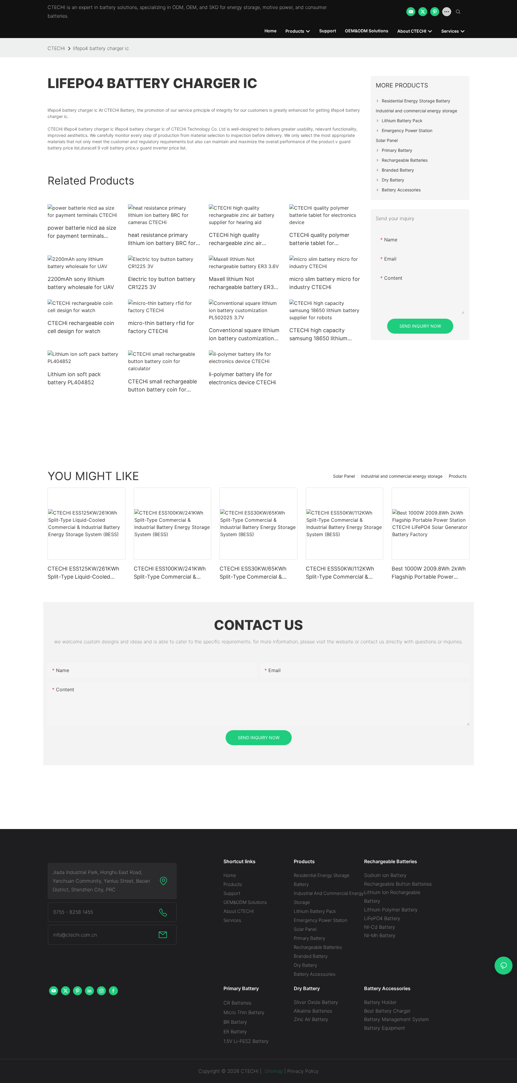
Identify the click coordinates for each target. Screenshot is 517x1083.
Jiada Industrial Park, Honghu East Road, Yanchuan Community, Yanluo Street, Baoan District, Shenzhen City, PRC (101, 881)
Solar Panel (344, 476)
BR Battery (235, 1022)
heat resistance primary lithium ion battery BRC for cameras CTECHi (162, 239)
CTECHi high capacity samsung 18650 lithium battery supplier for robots (322, 334)
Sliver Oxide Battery (316, 1002)
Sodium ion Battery (385, 875)
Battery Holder (380, 1002)
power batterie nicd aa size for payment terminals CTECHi (82, 232)
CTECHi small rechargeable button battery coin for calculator (162, 386)
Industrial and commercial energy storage (402, 476)
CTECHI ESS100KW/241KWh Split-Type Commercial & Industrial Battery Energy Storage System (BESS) (170, 573)
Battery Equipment (384, 1028)
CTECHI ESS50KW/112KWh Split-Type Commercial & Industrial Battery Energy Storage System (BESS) (340, 573)
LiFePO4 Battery (382, 918)
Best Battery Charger (387, 1011)
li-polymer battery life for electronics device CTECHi (242, 378)
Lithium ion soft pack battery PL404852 (74, 378)
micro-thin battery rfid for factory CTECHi (161, 327)
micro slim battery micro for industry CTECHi (324, 283)
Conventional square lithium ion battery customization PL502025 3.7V (244, 334)
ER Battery (235, 1031)
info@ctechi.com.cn (75, 935)
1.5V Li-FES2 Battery (246, 1041)
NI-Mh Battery (380, 935)
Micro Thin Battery (243, 1012)
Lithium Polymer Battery (391, 910)
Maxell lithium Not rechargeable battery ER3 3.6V (241, 283)
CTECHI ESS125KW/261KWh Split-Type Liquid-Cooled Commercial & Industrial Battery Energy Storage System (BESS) (83, 573)
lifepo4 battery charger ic (101, 48)
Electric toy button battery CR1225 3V (161, 283)
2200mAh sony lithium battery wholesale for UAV (81, 283)
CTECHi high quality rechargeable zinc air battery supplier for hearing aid (243, 239)
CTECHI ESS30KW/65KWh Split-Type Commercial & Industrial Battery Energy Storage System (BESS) (253, 573)
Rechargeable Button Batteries (398, 884)
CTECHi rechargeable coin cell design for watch (81, 327)
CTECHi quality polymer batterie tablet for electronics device (319, 239)
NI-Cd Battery (379, 927)
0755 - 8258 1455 (73, 912)
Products (457, 476)
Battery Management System (396, 1019)
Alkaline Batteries (313, 1011)
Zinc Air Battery (311, 1019)
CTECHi (56, 48)
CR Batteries (237, 1003)
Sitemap (273, 1071)
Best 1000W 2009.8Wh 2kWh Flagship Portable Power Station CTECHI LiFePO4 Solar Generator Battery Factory (430, 573)
